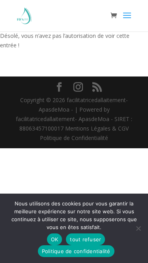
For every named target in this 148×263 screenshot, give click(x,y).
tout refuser (85, 239)
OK (54, 239)
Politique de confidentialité (76, 251)
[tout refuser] (138, 228)
